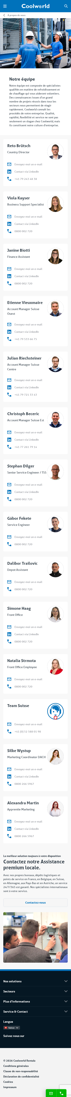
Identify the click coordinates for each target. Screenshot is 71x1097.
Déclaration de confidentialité (21, 1076)
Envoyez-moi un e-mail (28, 164)
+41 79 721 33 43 (26, 394)
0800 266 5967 (24, 783)
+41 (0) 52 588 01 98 (28, 731)
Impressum (10, 1087)
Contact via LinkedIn (27, 171)
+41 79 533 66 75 (26, 339)
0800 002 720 (23, 231)
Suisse (11, 1027)
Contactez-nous (35, 902)
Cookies (8, 1081)
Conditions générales (16, 1066)
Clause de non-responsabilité (20, 1071)
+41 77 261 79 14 (26, 447)
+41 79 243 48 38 (26, 179)
